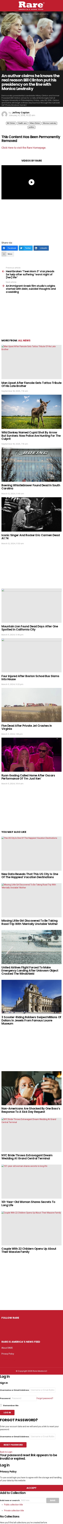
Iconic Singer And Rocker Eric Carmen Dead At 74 (30, 536)
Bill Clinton (11, 123)
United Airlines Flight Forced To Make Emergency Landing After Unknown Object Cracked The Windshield (29, 970)
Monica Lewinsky (49, 123)
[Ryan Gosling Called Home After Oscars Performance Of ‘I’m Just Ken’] (31, 755)
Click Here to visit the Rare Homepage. (23, 147)
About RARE (7, 1348)
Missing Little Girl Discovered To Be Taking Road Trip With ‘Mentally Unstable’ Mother (29, 922)
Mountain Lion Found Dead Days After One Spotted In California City (29, 628)
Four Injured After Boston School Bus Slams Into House (30, 677)
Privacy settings (8, 1359)
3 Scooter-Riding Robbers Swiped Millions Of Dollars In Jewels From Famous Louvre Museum (31, 1020)
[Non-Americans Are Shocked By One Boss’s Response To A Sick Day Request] (31, 1088)
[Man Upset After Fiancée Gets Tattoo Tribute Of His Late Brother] (31, 362)
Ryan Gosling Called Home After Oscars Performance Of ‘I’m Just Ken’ (28, 777)
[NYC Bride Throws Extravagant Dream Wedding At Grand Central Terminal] (31, 1135)
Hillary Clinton (35, 123)
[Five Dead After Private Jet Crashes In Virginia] (31, 705)
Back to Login (6, 1452)
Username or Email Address (14, 1390)
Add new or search (10, 1500)
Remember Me (10, 1405)
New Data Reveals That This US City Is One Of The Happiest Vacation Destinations (29, 875)
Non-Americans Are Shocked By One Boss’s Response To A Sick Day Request (30, 1110)
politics (31, 127)
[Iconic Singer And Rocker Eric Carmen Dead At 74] (31, 514)
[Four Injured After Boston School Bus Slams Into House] (31, 655)
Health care (22, 123)
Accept (31, 1488)
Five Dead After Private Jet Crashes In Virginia (26, 727)
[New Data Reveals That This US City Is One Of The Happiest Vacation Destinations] (31, 854)
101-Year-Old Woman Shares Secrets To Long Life (28, 1203)
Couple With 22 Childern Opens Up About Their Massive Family (28, 1250)
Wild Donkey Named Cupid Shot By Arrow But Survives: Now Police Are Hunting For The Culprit (31, 435)
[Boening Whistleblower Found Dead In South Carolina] (31, 465)
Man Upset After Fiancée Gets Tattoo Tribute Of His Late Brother (31, 384)
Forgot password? (45, 1398)
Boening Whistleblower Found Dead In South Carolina (30, 486)
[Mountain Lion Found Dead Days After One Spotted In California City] (31, 606)
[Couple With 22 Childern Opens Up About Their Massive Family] (31, 1228)
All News (24, 340)
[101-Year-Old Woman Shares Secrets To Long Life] (31, 1182)
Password (5, 1398)
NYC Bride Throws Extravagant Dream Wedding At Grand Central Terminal (26, 1156)
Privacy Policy (7, 1354)
